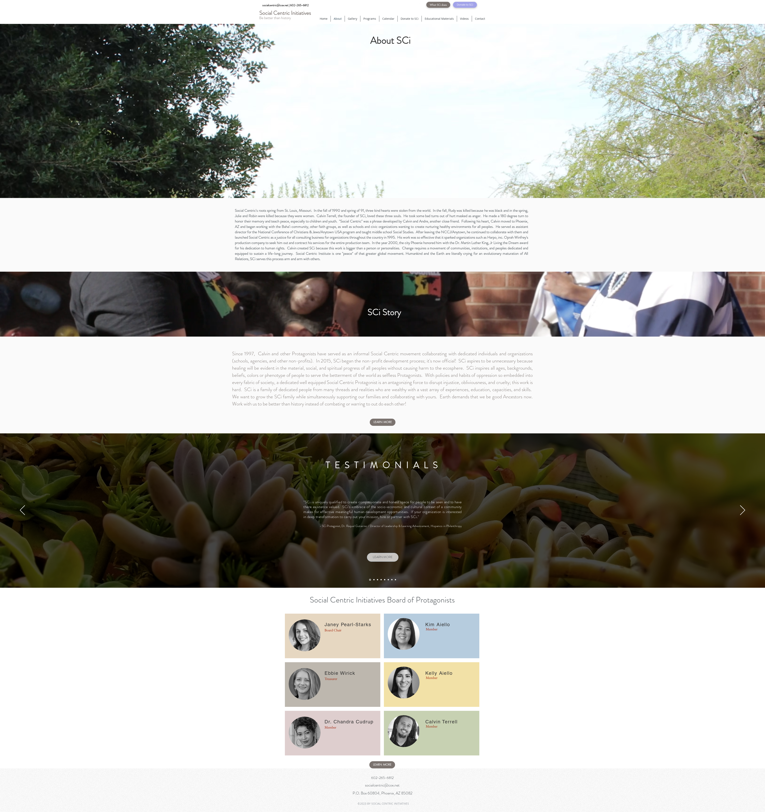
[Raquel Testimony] (370, 580)
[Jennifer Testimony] (395, 579)
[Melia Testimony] (384, 579)
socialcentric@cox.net (382, 785)
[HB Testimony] (391, 579)
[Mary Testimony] (377, 579)
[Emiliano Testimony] (374, 579)
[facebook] (421, 5)
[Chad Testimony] (388, 579)
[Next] (742, 510)
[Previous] (22, 510)
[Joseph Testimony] (381, 579)
